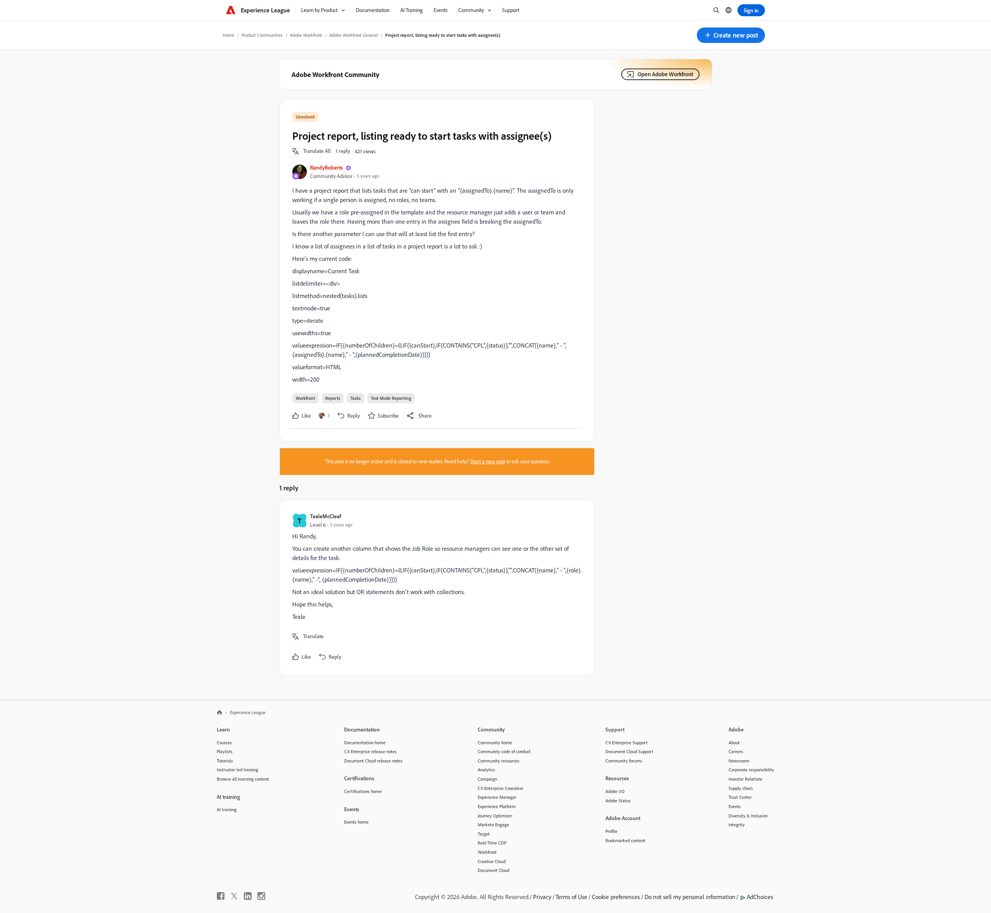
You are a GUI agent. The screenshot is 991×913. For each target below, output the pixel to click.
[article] (435, 587)
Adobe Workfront (306, 35)
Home (228, 35)
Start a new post (487, 461)
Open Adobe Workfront (665, 74)
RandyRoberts (326, 167)
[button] (731, 35)
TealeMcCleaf (325, 516)
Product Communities (262, 35)
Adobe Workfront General (353, 35)
